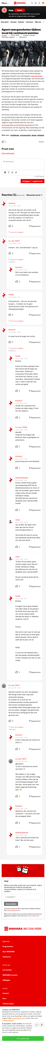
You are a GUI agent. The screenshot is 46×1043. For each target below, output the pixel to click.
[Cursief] (8, 172)
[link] (14, 135)
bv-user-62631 (14, 241)
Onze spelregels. (8, 153)
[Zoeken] (32, 3)
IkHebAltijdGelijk (21, 478)
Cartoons (29, 22)
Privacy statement (33, 916)
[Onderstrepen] (12, 172)
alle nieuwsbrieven (13, 910)
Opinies (21, 22)
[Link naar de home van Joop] (4, 10)
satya (17, 520)
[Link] (16, 172)
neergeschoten (37, 76)
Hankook (12, 203)
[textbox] (23, 164)
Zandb (17, 356)
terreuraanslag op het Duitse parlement (17, 125)
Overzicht (5, 22)
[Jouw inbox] (36, 3)
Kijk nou (38, 22)
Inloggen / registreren (32, 181)
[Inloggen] (39, 3)
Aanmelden (11, 904)
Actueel (13, 22)
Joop (11, 10)
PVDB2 (11, 295)
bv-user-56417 (14, 685)
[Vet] (5, 172)
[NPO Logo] (43, 3)
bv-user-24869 (21, 427)
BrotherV (18, 267)
